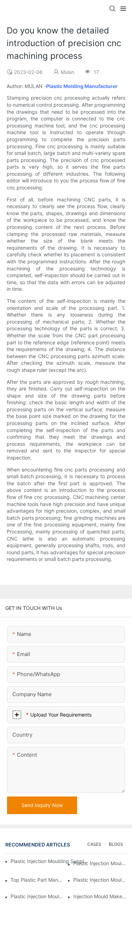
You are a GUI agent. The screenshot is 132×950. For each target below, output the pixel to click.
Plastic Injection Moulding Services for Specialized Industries (37, 896)
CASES (94, 844)
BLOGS (116, 844)
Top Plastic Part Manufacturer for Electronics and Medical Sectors (37, 880)
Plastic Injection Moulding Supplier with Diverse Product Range (100, 880)
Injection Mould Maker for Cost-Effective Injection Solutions (100, 896)
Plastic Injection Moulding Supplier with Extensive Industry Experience (50, 861)
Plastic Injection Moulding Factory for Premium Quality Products (100, 863)
